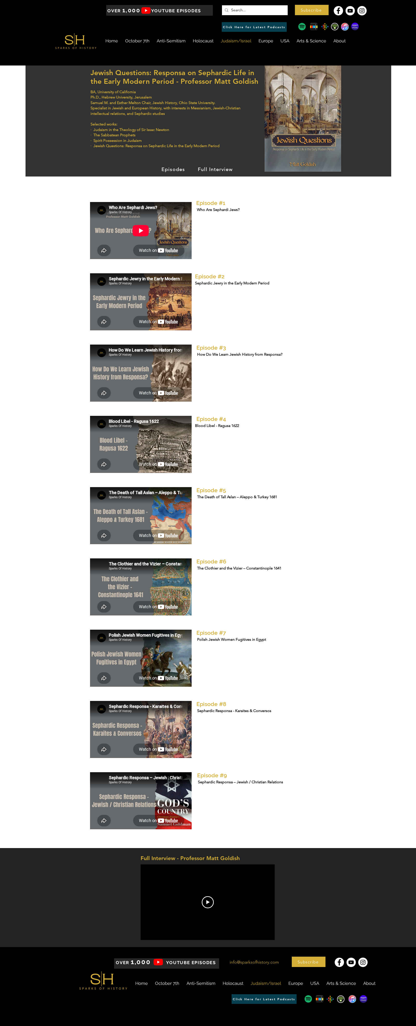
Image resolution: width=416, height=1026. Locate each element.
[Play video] (208, 902)
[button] (312, 10)
